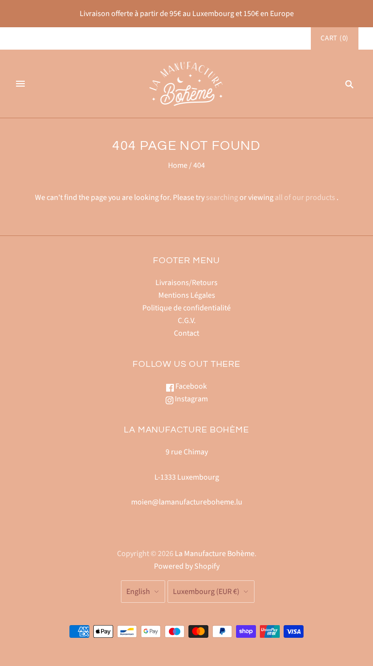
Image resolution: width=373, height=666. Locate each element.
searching (222, 197)
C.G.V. (187, 320)
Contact (186, 333)
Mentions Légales (186, 295)
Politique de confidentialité (186, 308)
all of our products (305, 197)
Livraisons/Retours (186, 282)
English (138, 591)
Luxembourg (206, 591)
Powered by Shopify (187, 566)
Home (177, 165)
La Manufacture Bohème (214, 553)
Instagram (190, 399)
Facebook (190, 386)
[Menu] (20, 83)
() (335, 38)
